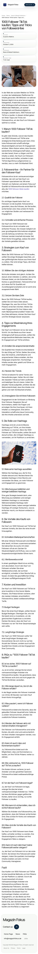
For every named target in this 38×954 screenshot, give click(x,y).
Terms (18, 948)
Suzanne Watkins (8, 37)
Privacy (13, 948)
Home (3, 15)
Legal (23, 948)
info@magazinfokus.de (12, 938)
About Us (6, 948)
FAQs (25, 934)
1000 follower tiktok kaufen (18, 189)
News (8, 15)
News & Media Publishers (18, 15)
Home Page (8, 934)
